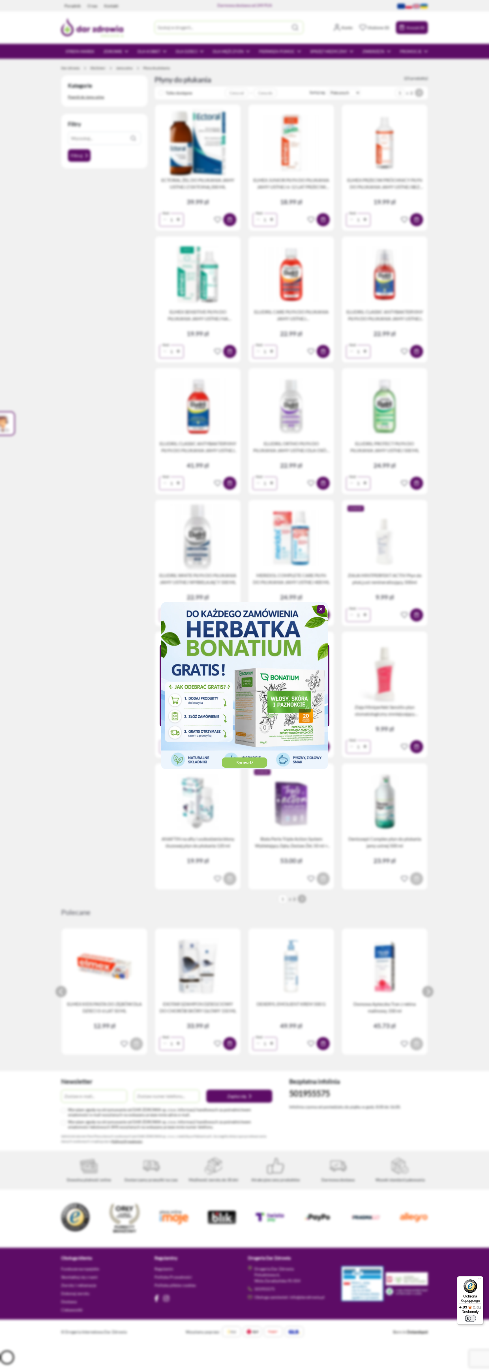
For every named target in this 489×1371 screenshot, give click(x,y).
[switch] (470, 1318)
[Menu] (480, 1279)
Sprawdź (244, 762)
